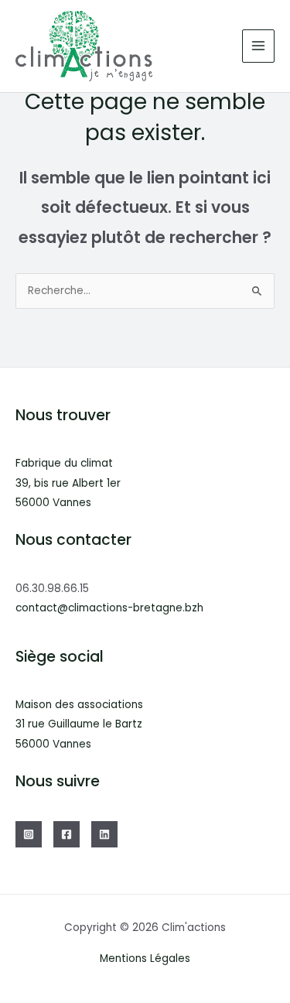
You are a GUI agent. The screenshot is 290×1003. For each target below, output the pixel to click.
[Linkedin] (104, 834)
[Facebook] (66, 834)
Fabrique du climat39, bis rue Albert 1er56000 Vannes (68, 483)
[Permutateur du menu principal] (258, 46)
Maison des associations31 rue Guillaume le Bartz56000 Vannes (79, 724)
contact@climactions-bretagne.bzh (109, 608)
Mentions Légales (145, 958)
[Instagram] (28, 834)
